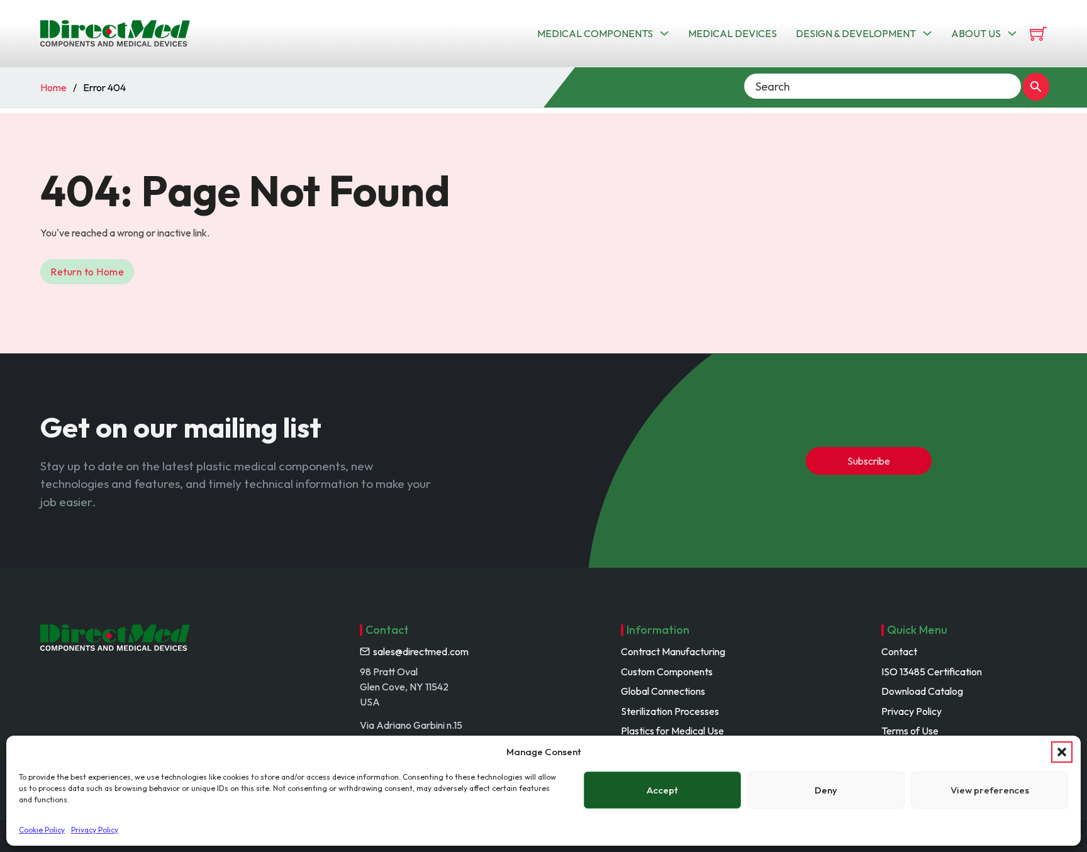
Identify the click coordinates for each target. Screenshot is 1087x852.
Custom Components (667, 671)
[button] (1062, 752)
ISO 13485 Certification (931, 671)
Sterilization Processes (670, 711)
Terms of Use (910, 730)
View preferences (989, 790)
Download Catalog (922, 691)
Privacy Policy (94, 829)
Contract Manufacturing (673, 651)
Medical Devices (732, 33)
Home (53, 87)
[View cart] (1038, 33)
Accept (662, 790)
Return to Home (87, 271)
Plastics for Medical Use (672, 730)
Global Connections (663, 691)
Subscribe (868, 461)
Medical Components (595, 33)
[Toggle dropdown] (664, 33)
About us (976, 33)
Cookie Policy (42, 829)
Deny (826, 790)
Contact (899, 651)
